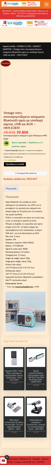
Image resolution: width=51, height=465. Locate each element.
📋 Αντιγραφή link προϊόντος (25, 173)
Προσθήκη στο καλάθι (15, 164)
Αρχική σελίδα (9, 46)
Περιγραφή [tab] (11, 189)
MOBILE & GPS (24, 46)
